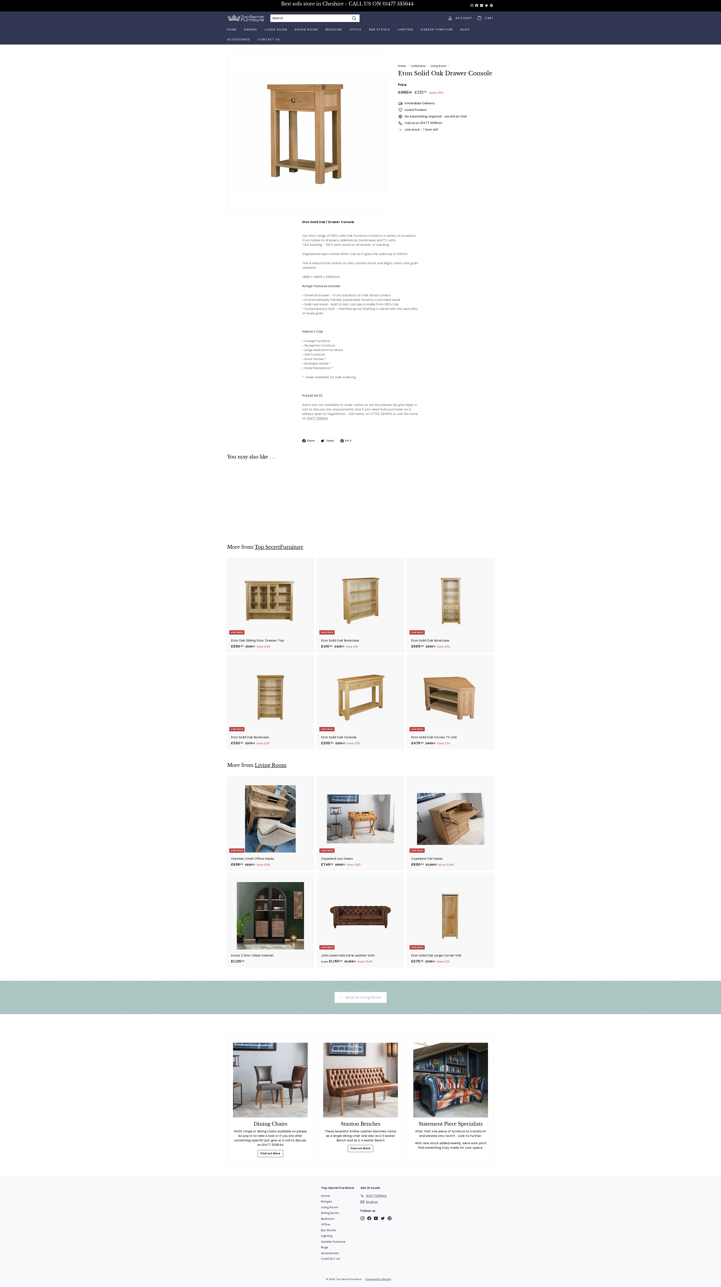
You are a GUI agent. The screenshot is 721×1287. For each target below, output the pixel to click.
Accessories (238, 39)
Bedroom (334, 29)
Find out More (270, 1153)
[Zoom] (306, 133)
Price (402, 84)
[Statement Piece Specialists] (450, 1080)
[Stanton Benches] (360, 1080)
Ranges (250, 29)
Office (356, 29)
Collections (418, 66)
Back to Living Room (363, 997)
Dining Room (306, 29)
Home (232, 29)
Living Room (276, 29)
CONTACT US (269, 39)
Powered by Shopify (378, 1279)
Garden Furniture (437, 29)
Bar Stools (379, 29)
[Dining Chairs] (270, 1080)
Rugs (465, 29)
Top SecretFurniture (279, 547)
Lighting (405, 29)
